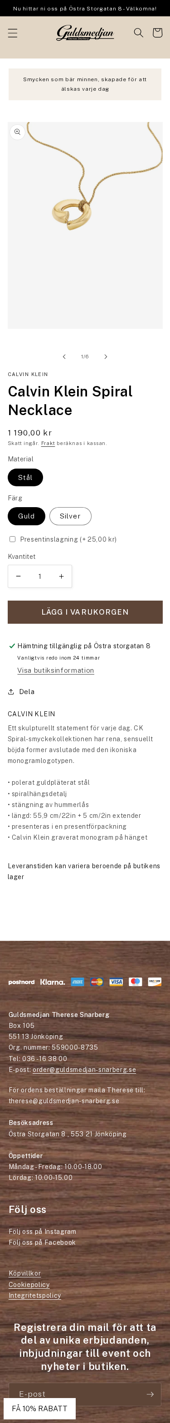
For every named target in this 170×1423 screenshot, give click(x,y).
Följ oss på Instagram (43, 1231)
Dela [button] (27, 691)
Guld (26, 516)
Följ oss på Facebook (42, 1242)
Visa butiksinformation (55, 670)
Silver (70, 516)
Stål (25, 477)
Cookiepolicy (29, 1284)
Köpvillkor (25, 1273)
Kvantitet (22, 556)
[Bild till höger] (106, 357)
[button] (12, 33)
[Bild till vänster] (64, 357)
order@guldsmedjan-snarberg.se (84, 1069)
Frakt (48, 443)
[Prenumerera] (150, 1394)
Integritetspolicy (35, 1295)
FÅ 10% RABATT (40, 1408)
